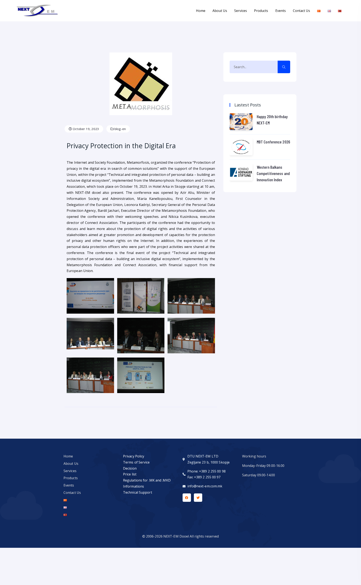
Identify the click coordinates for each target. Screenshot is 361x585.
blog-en (120, 129)
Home (200, 10)
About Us (219, 10)
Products (261, 10)
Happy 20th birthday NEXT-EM (272, 119)
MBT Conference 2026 (273, 141)
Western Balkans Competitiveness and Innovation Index (273, 173)
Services (240, 10)
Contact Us (301, 10)
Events (280, 10)
